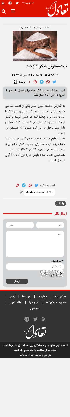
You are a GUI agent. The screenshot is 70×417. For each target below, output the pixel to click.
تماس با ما (60, 297)
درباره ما (42, 297)
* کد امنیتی (57, 261)
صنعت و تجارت (41, 27)
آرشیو (12, 297)
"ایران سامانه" (27, 355)
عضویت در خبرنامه (56, 302)
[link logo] (55, 9)
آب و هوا (34, 302)
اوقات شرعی (15, 302)
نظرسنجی (35, 308)
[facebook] (35, 82)
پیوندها (26, 297)
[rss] (3, 3)
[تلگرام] (10, 3)
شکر (58, 204)
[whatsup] (48, 82)
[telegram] (42, 82)
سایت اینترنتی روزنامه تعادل (34, 345)
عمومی (25, 27)
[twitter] (54, 82)
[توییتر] (17, 3)
